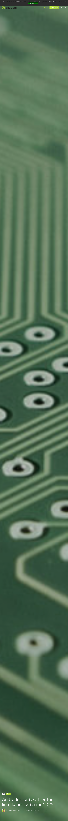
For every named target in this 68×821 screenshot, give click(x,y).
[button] (62, 7)
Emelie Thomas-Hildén (14, 810)
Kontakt (45, 7)
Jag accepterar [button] (33, 3)
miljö (3, 794)
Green (8, 794)
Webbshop (55, 7)
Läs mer (63, 2)
